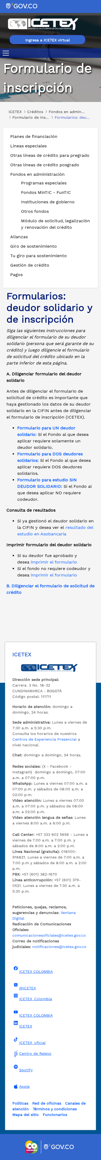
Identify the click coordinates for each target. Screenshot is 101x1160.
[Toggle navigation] (7, 53)
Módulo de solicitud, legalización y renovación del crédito (55, 224)
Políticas (20, 1103)
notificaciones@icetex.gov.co (59, 946)
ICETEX (25, 1026)
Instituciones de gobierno (48, 201)
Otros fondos (35, 211)
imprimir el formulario (54, 562)
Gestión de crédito (29, 265)
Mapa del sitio (25, 1114)
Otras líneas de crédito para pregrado (49, 155)
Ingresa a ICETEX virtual (47, 40)
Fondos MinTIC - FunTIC (46, 192)
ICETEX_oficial (32, 1042)
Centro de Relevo (35, 1053)
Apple (24, 1086)
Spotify (26, 1070)
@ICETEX (27, 988)
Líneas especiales (28, 145)
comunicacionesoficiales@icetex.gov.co (49, 935)
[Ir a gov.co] (22, 5)
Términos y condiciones (55, 1109)
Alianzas (19, 236)
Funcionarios (55, 1114)
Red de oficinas (46, 1103)
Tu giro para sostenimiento (38, 255)
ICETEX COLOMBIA (36, 971)
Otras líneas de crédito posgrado (44, 164)
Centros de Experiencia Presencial (44, 739)
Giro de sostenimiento (33, 246)
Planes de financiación (33, 136)
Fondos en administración (37, 174)
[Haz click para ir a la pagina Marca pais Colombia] (32, 1147)
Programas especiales (44, 182)
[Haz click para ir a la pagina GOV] (59, 1147)
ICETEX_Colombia (35, 999)
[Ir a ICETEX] (42, 24)
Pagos (16, 274)
